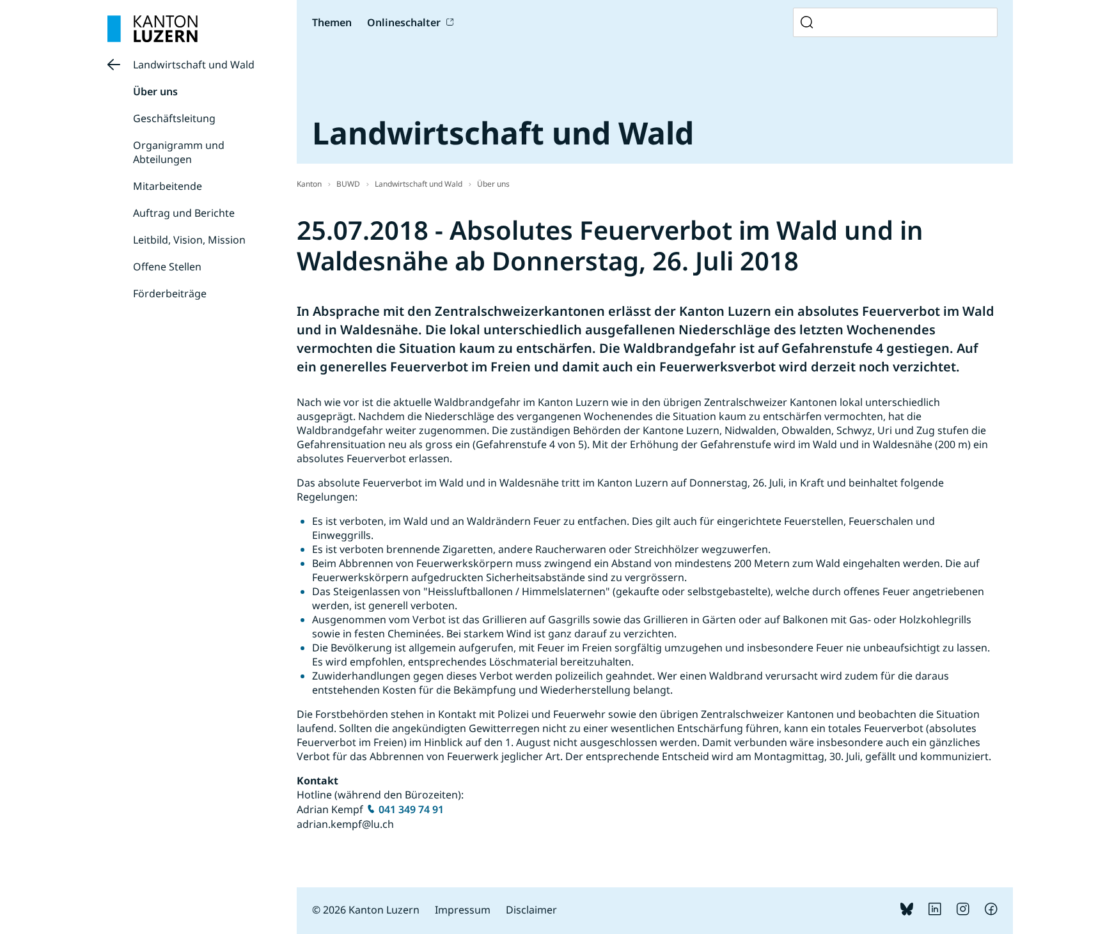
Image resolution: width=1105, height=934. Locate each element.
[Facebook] (991, 912)
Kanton (309, 183)
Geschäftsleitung (174, 118)
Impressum (462, 910)
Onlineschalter (404, 22)
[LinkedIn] (935, 912)
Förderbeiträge (170, 293)
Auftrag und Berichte (184, 213)
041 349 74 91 (411, 809)
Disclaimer (531, 910)
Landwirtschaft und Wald (194, 65)
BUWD (348, 183)
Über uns (155, 91)
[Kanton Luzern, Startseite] (152, 28)
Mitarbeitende (167, 186)
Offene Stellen (167, 267)
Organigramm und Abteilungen (178, 152)
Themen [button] (332, 22)
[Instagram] (963, 912)
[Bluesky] (906, 912)
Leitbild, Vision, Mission (189, 240)
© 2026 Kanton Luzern (365, 910)
